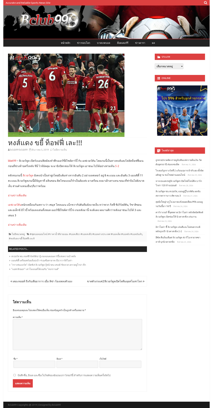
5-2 (116, 166)
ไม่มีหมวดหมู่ (18, 234)
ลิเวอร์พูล (27, 175)
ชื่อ (15, 359)
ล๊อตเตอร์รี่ (122, 42)
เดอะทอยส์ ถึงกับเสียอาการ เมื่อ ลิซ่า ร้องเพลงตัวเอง (42, 281)
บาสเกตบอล (103, 42)
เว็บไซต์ (103, 359)
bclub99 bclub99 (19, 149)
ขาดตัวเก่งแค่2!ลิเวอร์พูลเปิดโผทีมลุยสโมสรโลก (115, 281)
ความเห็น (18, 317)
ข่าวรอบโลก (83, 42)
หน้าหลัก (65, 42)
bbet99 (12, 160)
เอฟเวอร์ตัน (14, 204)
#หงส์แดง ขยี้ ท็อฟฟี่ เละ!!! (22, 238)
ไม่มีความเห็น (60, 149)
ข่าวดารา (140, 42)
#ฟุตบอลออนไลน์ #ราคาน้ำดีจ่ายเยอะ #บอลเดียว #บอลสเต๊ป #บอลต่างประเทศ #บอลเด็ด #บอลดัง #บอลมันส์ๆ (86, 234)
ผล (153, 42)
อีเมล (59, 359)
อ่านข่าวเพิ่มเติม (17, 195)
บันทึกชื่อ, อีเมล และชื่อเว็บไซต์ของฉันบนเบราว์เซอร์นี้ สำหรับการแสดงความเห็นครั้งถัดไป (64, 375)
